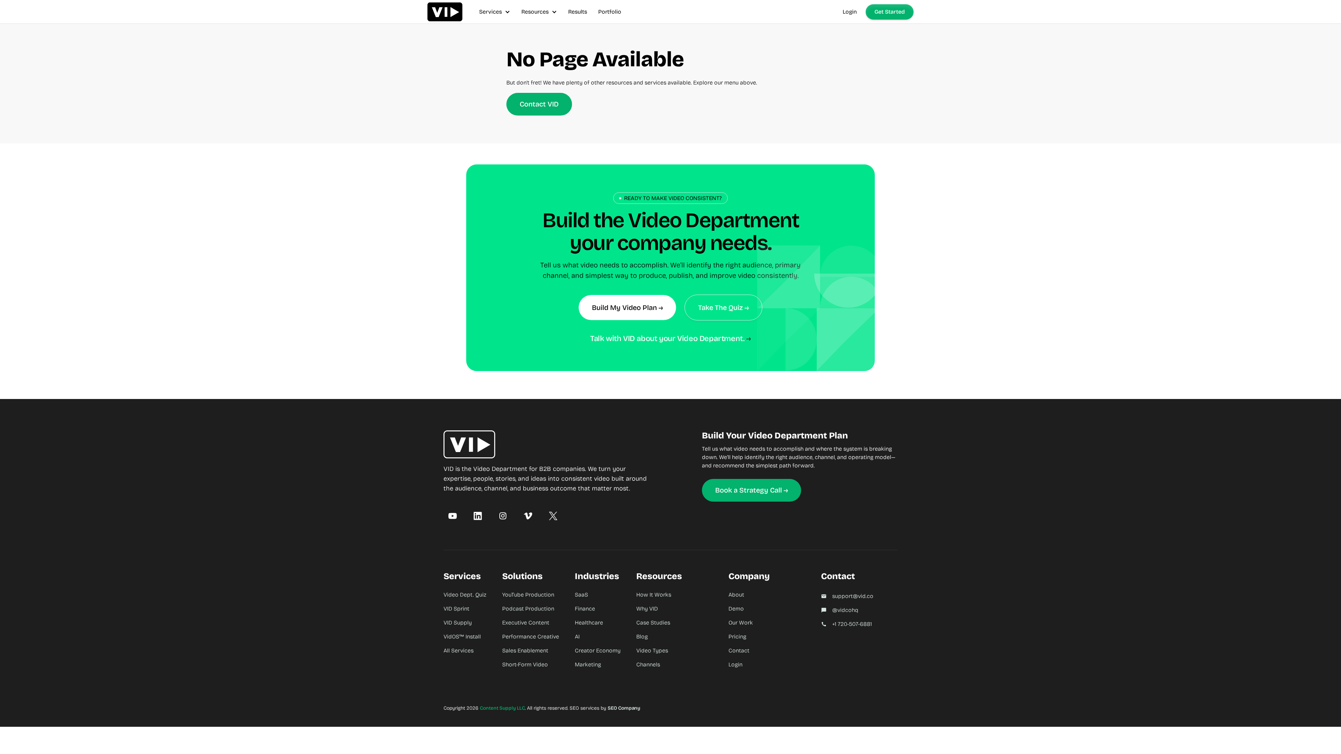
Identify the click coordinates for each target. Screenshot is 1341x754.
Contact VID (539, 104)
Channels (648, 664)
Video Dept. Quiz (465, 594)
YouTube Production (528, 594)
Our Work (740, 622)
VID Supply (458, 622)
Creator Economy (598, 650)
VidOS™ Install (462, 636)
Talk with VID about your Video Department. (667, 338)
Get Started (889, 11)
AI (577, 636)
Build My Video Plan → (627, 307)
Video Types (652, 650)
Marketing (588, 664)
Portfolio (609, 11)
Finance (585, 608)
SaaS (581, 594)
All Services (459, 650)
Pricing (737, 636)
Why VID (647, 608)
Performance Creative (530, 636)
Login (850, 11)
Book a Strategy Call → (751, 490)
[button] (494, 11)
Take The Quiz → (723, 307)
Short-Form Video (525, 664)
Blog (642, 636)
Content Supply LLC (502, 708)
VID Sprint (456, 608)
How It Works (653, 594)
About (736, 594)
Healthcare (589, 622)
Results (577, 11)
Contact (738, 650)
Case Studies (653, 622)
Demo (736, 608)
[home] (444, 11)
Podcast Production (528, 608)
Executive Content (525, 622)
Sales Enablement (525, 650)
